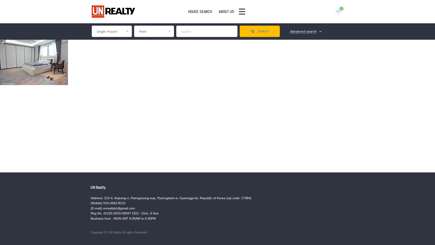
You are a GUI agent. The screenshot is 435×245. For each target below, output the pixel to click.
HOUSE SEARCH (200, 11)
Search (262, 31)
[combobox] (112, 31)
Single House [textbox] (107, 31)
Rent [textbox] (143, 31)
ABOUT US (226, 11)
